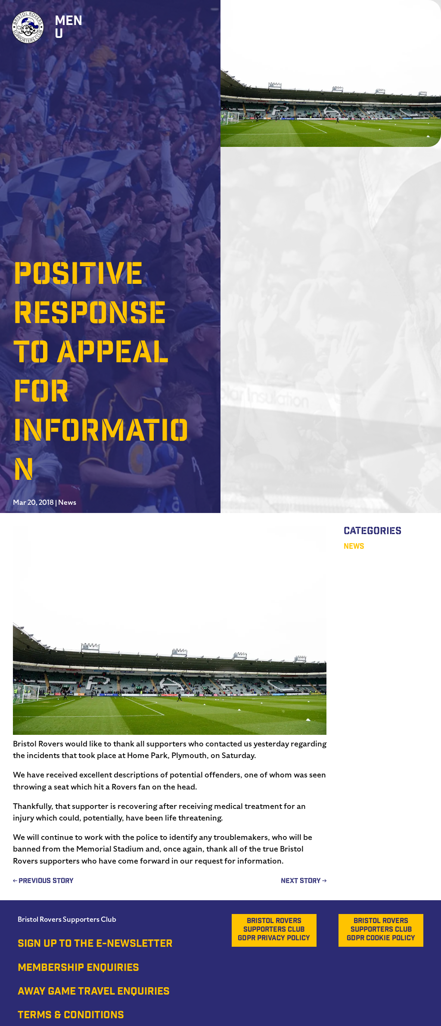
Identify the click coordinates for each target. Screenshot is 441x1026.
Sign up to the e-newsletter (95, 945)
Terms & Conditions (71, 1016)
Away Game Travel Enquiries (94, 992)
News (67, 502)
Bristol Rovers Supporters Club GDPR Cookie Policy (381, 930)
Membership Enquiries (78, 969)
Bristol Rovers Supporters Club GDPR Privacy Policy (274, 930)
